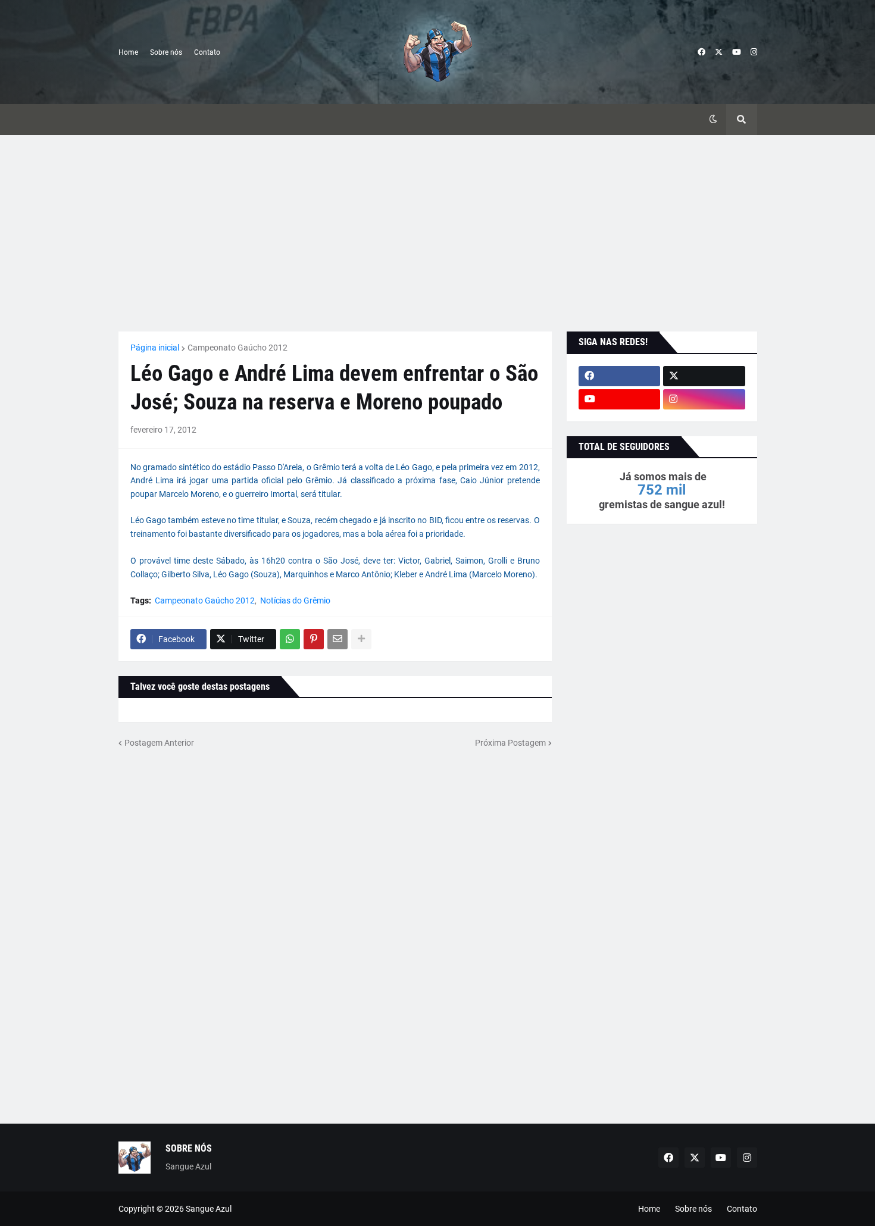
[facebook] (701, 52)
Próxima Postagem (510, 743)
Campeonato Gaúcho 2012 (238, 347)
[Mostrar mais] (361, 639)
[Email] (337, 639)
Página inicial (154, 347)
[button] (713, 119)
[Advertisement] (437, 233)
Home (128, 52)
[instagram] (754, 52)
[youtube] (736, 52)
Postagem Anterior (159, 743)
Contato (207, 52)
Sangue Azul (209, 1209)
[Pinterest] (314, 639)
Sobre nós (166, 52)
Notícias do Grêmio (295, 600)
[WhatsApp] (290, 639)
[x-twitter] (719, 52)
